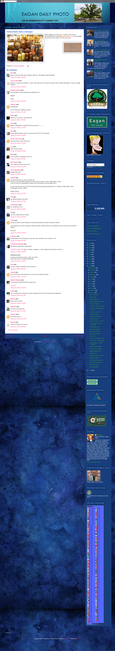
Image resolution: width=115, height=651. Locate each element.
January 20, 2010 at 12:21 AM (18, 276)
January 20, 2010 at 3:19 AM (18, 287)
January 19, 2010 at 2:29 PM (18, 209)
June (91, 281)
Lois (12, 146)
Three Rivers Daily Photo (17, 249)
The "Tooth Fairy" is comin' (97, 321)
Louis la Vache (15, 80)
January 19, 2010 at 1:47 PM (18, 193)
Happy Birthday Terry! (95, 351)
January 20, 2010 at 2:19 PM (18, 303)
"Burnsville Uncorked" (95, 316)
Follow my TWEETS (92, 231)
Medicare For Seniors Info (93, 233)
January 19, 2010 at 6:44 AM (18, 101)
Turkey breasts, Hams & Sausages (96, 324)
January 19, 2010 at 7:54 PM (18, 261)
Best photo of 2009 (95, 333)
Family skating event (95, 329)
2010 (90, 266)
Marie (12, 154)
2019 (90, 252)
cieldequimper (15, 204)
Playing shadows (94, 299)
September (93, 274)
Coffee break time (94, 327)
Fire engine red (98, 71)
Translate (99, 167)
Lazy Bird (13, 285)
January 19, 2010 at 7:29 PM (18, 251)
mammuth (66, 638)
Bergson (13, 298)
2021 (90, 247)
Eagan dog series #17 (95, 312)
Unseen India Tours (16, 139)
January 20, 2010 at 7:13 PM (18, 311)
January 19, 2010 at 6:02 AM (18, 77)
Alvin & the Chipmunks (96, 362)
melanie (13, 272)
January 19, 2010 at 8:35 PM (18, 269)
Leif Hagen (100, 435)
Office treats (93, 297)
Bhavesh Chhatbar (16, 280)
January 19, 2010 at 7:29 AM (18, 135)
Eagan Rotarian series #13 (97, 355)
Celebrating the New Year (96, 360)
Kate (12, 73)
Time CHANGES (94, 367)
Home (45, 336)
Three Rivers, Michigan (17, 244)
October (92, 272)
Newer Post (10, 336)
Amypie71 (13, 306)
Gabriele (13, 177)
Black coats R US (94, 331)
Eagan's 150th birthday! (96, 346)
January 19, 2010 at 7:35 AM (18, 143)
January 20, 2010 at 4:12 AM (18, 295)
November (93, 270)
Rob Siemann (14, 162)
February (92, 290)
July (91, 279)
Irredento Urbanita (16, 90)
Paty (12, 197)
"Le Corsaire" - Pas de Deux (97, 340)
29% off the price (94, 294)
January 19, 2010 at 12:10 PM (18, 166)
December (93, 268)
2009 (90, 370)
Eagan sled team (94, 357)
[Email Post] (27, 66)
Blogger (78, 638)
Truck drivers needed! (95, 348)
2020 (90, 250)
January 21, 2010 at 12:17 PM (18, 319)
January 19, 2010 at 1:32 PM (18, 174)
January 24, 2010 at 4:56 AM (18, 326)
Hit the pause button (99, 40)
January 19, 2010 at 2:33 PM (18, 217)
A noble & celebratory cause (97, 306)
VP (11, 212)
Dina (12, 131)
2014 (90, 256)
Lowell (12, 220)
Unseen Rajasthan (15, 170)
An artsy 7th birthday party (97, 338)
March (92, 288)
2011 (90, 263)
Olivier (12, 115)
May (91, 283)
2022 (90, 245)
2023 (90, 243)
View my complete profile (93, 462)
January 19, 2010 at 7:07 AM (18, 112)
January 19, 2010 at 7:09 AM (18, 120)
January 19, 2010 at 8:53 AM (18, 151)
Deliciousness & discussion (101, 30)
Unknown (13, 104)
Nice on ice (93, 336)
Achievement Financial (93, 225)
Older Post (79, 336)
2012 (90, 261)
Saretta (12, 291)
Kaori (12, 264)
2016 (90, 254)
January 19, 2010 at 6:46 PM (18, 232)
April (91, 286)
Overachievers (93, 353)
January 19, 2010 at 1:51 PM (18, 201)
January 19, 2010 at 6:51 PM (18, 240)
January (92, 292)
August (92, 277)
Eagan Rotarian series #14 (97, 301)
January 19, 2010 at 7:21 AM (18, 127)
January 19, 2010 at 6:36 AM (18, 86)
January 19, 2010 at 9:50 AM (18, 159)
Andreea (13, 322)
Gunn (12, 123)
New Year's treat (94, 364)
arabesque (13, 236)
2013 (90, 259)
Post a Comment (13, 330)
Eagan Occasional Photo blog (102, 50)
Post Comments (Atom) (48, 341)
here (69, 38)
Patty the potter (94, 319)
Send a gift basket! (95, 303)
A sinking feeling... (94, 314)
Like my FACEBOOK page (94, 228)
